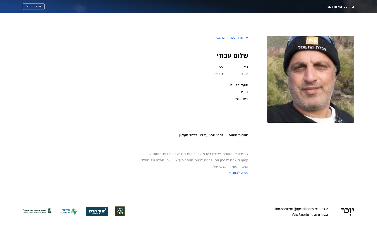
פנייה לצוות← (238, 172)
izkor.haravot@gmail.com (293, 208)
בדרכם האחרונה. (340, 7)
